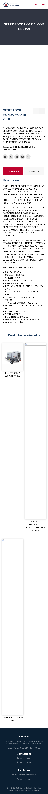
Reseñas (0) (34, 171)
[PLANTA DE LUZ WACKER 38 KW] (12, 357)
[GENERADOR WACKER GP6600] (12, 627)
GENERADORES (9, 149)
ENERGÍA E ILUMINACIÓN (23, 147)
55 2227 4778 (25, 758)
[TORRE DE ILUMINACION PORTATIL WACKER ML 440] (35, 431)
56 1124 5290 (25, 779)
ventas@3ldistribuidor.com (25, 775)
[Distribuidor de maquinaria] (11, 4)
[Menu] (43, 4)
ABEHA (36, 790)
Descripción (13, 171)
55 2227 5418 (25, 762)
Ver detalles (7, 345)
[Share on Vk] (22, 156)
